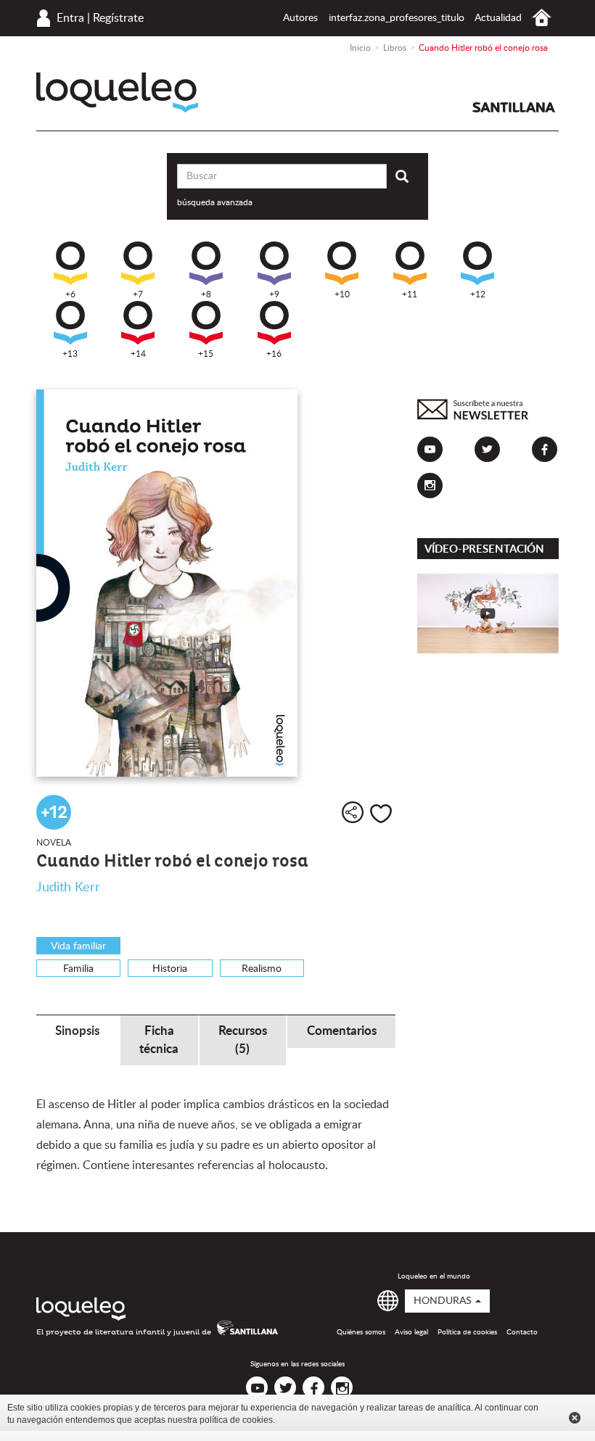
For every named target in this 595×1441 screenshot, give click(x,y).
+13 (70, 354)
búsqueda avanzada (215, 202)
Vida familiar (78, 946)
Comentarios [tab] (342, 1031)
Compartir (353, 812)
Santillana (513, 107)
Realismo (262, 969)
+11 (409, 294)
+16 (274, 354)
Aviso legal (411, 1332)
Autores (300, 18)
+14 (138, 354)
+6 (70, 294)
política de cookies (236, 1420)
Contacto (522, 1332)
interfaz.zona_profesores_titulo (396, 18)
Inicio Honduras (541, 18)
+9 (274, 294)
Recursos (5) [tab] (242, 1039)
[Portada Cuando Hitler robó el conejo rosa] (215, 583)
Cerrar (574, 1418)
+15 (205, 354)
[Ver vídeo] (488, 613)
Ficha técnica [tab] (158, 1039)
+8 (206, 294)
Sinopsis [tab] (77, 1031)
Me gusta (381, 813)
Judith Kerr (68, 887)
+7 (138, 294)
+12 (477, 294)
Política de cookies (467, 1332)
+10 (342, 294)
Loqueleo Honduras (117, 92)
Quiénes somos (361, 1332)
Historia (169, 969)
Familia (78, 969)
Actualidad (498, 18)
